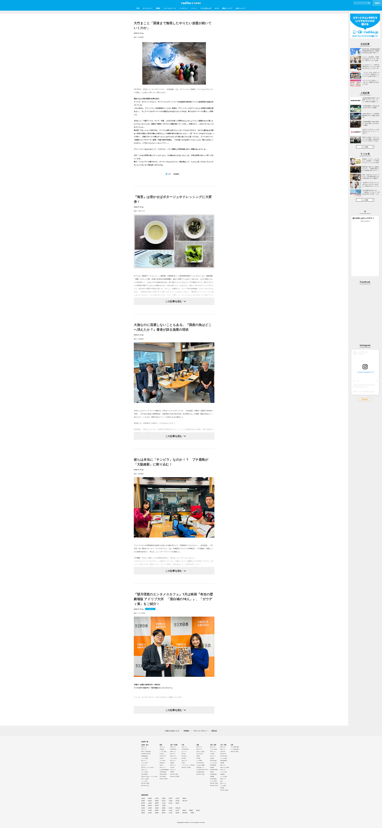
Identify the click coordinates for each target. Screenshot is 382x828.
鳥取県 (157, 810)
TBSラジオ (162, 747)
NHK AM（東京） (164, 778)
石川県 (163, 803)
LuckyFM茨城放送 (164, 769)
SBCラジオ (173, 769)
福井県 (177, 803)
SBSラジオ (184, 760)
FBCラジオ (172, 760)
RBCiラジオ (223, 783)
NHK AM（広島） (214, 783)
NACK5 (161, 765)
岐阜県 (150, 805)
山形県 (177, 798)
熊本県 (163, 813)
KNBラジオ (173, 751)
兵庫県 (150, 808)
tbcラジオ (143, 765)
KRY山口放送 (213, 760)
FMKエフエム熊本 (224, 767)
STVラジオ (144, 749)
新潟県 (143, 803)
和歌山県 (178, 808)
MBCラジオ (223, 778)
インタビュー (183, 8)
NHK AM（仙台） (145, 785)
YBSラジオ (173, 765)
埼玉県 (163, 801)
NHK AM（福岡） (224, 790)
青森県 (150, 798)
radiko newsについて (172, 731)
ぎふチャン (184, 751)
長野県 (157, 803)
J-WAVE (161, 758)
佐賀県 (150, 813)
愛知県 (143, 805)
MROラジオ (173, 756)
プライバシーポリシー (200, 731)
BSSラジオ (212, 747)
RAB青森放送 (144, 756)
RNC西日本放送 (214, 769)
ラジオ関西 (199, 760)
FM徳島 (212, 767)
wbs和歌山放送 (200, 772)
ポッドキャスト (148, 8)
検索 (369, 3)
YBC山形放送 (144, 774)
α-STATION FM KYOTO (202, 769)
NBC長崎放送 (223, 760)
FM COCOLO (199, 753)
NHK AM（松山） (214, 785)
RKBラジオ (223, 747)
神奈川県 (184, 801)
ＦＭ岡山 (212, 753)
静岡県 (157, 805)
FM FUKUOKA (223, 756)
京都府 (157, 808)
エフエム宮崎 (223, 776)
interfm (162, 753)
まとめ (217, 8)
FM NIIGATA (173, 749)
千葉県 (170, 801)
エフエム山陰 (213, 749)
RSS (366, 399)
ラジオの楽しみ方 (205, 8)
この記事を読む (173, 301)
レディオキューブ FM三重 (188, 765)
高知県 (198, 810)
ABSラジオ (144, 769)
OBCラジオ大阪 (200, 751)
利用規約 (186, 731)
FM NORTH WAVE (145, 753)
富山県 (170, 803)
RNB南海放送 (213, 774)
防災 (138, 8)
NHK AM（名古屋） (175, 776)
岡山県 (143, 810)
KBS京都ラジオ (200, 767)
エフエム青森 (144, 758)
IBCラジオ (143, 760)
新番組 (158, 8)
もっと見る (364, 147)
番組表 (377, 3)
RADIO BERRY (163, 774)
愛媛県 (191, 810)
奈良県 (170, 808)
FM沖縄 (222, 788)
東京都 (177, 801)
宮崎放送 (222, 774)
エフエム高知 (213, 781)
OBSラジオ (223, 769)
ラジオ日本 (162, 760)
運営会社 (214, 731)
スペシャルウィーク (170, 8)
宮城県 (163, 798)
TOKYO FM (162, 756)
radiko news (191, 2)
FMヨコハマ (163, 767)
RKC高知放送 (213, 778)
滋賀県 (163, 808)
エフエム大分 (223, 772)
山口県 (170, 810)
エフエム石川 (173, 758)
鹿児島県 (184, 813)
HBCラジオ (144, 747)
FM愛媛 (212, 776)
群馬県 (157, 801)
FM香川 (212, 772)
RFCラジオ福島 (145, 778)
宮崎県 (177, 813)
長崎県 (157, 813)
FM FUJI (172, 767)
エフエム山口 (213, 763)
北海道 (143, 798)
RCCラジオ (212, 756)
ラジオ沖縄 (223, 785)
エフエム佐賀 (223, 758)
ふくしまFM (144, 781)
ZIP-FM (183, 753)
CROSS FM (223, 753)
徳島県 (184, 810)
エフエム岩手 (144, 763)
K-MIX (183, 763)
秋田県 (170, 798)
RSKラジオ (212, 751)
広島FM (212, 758)
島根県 (163, 810)
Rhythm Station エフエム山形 (149, 776)
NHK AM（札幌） (145, 783)
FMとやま (172, 753)
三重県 (163, 805)
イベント (194, 8)
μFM (221, 781)
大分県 (170, 813)
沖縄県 (192, 813)
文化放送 (176, 174)
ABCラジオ (199, 747)
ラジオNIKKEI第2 (235, 749)
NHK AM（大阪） (200, 774)
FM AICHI (184, 756)
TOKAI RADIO (185, 749)
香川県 (177, 810)
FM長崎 (222, 763)
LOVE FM (222, 751)
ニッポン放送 (163, 751)
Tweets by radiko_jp (365, 221)
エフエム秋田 (144, 772)
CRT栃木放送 (163, 772)
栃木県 (150, 801)
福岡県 (143, 813)
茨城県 (143, 801)
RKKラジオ (223, 765)
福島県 (184, 798)
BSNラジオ (173, 747)
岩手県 (157, 798)
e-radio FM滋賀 (200, 765)
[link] (363, 218)
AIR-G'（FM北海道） (146, 751)
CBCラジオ (184, 747)
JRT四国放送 (213, 765)
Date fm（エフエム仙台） (147, 767)
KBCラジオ (223, 749)
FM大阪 (198, 758)
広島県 (150, 810)
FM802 (198, 756)
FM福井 (172, 763)
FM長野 (172, 772)
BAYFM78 (162, 763)
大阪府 (143, 808)
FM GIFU (184, 758)
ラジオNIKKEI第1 (235, 747)
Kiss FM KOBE (200, 763)
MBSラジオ (199, 749)
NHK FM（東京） (235, 751)
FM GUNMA (163, 776)
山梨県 (150, 803)
